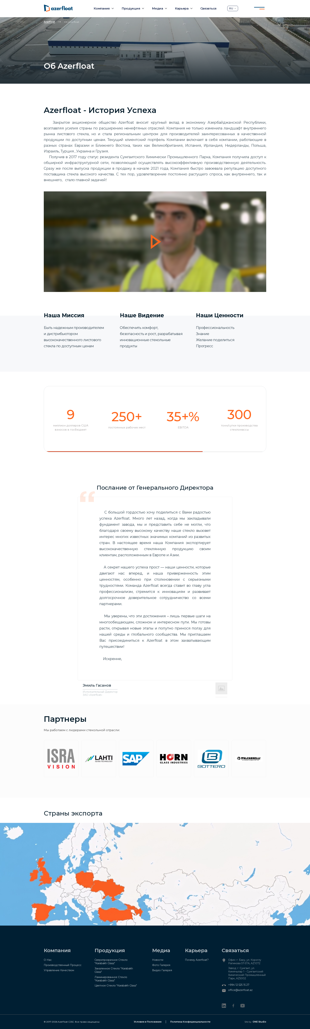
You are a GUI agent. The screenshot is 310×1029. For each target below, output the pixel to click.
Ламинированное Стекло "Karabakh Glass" (111, 978)
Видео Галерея (162, 970)
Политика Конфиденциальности (190, 1021)
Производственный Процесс (62, 965)
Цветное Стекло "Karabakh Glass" (116, 985)
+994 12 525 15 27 (238, 984)
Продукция (131, 8)
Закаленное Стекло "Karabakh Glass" (114, 970)
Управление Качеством (59, 970)
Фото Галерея (161, 965)
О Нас (48, 959)
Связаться (208, 8)
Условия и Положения (147, 1021)
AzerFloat (49, 21)
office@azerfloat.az (240, 990)
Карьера (182, 8)
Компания (102, 8)
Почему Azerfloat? (197, 959)
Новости (157, 959)
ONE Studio (259, 1021)
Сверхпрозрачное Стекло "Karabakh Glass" (111, 961)
